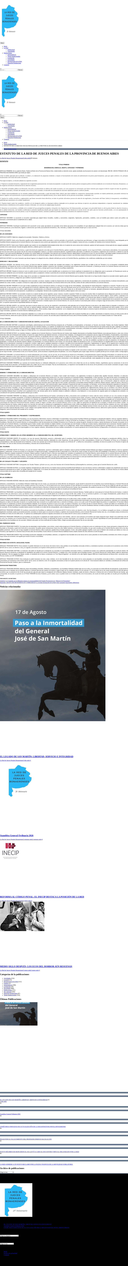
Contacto (6, 65)
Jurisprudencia (11, 55)
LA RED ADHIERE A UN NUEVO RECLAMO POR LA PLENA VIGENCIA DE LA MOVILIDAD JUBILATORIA (36, 1164)
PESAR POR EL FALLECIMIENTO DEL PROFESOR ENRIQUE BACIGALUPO (26, 1139)
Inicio (5, 46)
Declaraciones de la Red (14, 61)
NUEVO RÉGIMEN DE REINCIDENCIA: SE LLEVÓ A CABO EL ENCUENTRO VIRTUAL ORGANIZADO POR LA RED (39, 1152)
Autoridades (11, 51)
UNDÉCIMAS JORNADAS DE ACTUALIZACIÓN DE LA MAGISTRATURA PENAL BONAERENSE (33, 1126)
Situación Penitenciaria (14, 63)
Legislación (10, 58)
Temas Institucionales (13, 56)
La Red (6, 48)
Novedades (7, 988)
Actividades (11, 60)
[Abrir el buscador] (0, 68)
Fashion (6, 983)
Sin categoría (7, 992)
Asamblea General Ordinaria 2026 (16, 835)
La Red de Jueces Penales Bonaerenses (11, 158)
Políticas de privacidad (10, 1253)
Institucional (11, 49)
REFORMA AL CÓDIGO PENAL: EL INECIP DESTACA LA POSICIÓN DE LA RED (42, 897)
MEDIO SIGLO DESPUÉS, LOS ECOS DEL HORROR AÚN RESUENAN (36, 966)
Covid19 (6, 980)
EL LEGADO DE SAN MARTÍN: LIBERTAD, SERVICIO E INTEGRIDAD (36, 756)
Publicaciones (8, 53)
